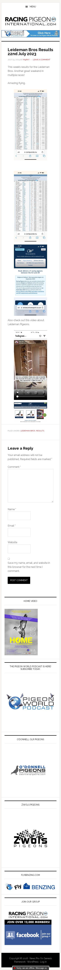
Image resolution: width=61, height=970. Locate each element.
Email (11, 525)
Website (12, 542)
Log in (43, 962)
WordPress (32, 962)
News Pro (34, 958)
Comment (14, 466)
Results (40, 431)
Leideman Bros (27, 431)
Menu (33, 6)
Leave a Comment (41, 60)
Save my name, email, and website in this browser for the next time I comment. (29, 566)
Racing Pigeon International (30, 21)
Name (12, 509)
